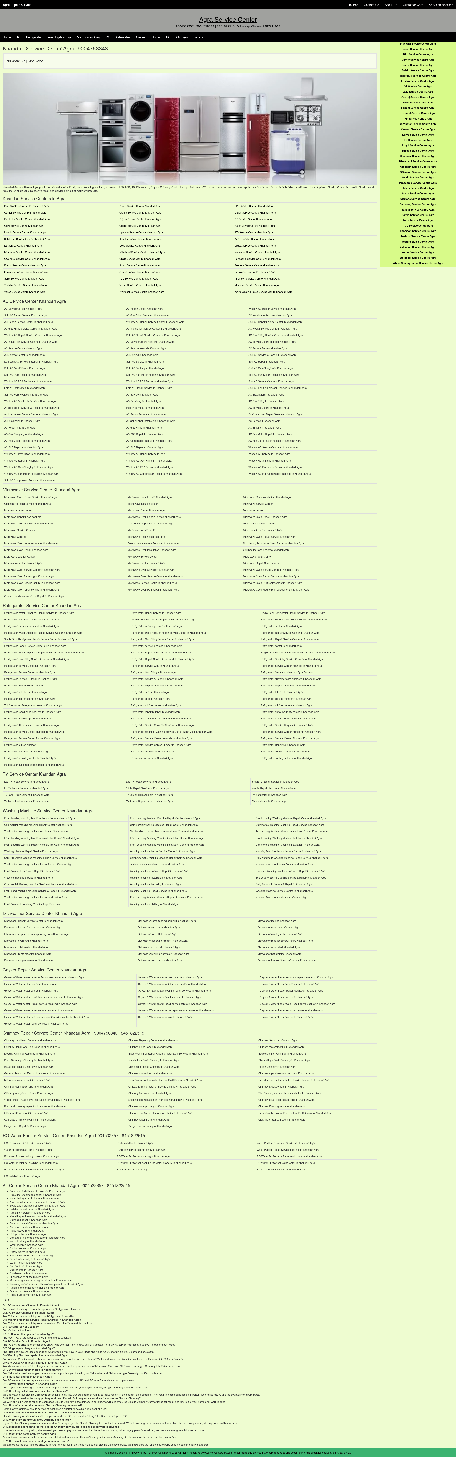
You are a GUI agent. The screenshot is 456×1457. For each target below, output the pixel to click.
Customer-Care (413, 4)
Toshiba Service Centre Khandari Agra (26, 285)
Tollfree (353, 4)
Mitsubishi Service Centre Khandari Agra (142, 252)
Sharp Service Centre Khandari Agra (139, 265)
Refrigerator (34, 37)
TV (107, 37)
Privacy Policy (138, 1452)
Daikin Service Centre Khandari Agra (255, 212)
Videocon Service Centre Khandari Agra (257, 285)
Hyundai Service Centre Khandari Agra (141, 232)
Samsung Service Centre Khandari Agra (26, 272)
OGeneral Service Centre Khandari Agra (27, 258)
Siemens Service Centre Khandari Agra (257, 265)
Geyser (141, 37)
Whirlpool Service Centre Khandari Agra (141, 291)
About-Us (391, 4)
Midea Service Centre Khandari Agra (255, 245)
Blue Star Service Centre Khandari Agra (26, 206)
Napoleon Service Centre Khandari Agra (257, 252)
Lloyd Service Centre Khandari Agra (139, 245)
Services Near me (441, 4)
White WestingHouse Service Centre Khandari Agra (263, 291)
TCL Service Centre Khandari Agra (138, 278)
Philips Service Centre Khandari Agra (25, 265)
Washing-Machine (59, 37)
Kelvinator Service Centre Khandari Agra (27, 239)
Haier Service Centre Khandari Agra (255, 225)
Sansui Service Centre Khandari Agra (140, 272)
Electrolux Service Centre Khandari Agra (27, 219)
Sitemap (110, 1452)
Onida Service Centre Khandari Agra (139, 258)
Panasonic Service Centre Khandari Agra (258, 258)
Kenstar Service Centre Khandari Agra (140, 239)
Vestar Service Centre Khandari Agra (140, 285)
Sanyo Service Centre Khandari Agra (255, 272)
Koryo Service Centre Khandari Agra (255, 239)
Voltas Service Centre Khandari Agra (24, 291)
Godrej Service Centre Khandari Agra (140, 225)
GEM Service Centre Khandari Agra (24, 225)
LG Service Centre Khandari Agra (23, 245)
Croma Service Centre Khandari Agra (140, 212)
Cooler (156, 37)
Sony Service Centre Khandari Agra (24, 278)
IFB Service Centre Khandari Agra (254, 232)
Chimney (182, 37)
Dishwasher (122, 37)
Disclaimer (122, 1452)
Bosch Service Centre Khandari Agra (140, 206)
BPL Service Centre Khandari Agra (254, 206)
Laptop (198, 37)
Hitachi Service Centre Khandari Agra (25, 232)
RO (168, 37)
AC (18, 37)
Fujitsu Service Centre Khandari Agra (140, 219)
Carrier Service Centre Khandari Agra (25, 212)
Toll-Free (152, 1452)
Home (7, 37)
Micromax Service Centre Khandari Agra (27, 252)
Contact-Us (371, 4)
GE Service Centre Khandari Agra (254, 219)
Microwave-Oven (88, 37)
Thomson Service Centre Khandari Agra (257, 278)
